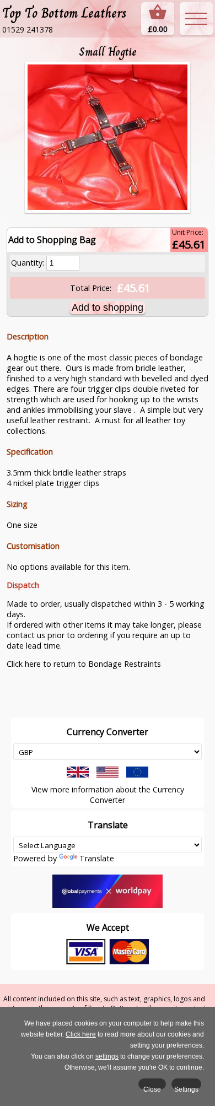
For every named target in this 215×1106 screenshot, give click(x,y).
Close (152, 1087)
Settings (186, 1087)
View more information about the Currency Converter (107, 794)
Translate (96, 858)
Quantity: (27, 262)
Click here (81, 1034)
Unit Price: (187, 232)
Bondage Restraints (124, 664)
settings (107, 1056)
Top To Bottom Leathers (64, 13)
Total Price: (90, 288)
